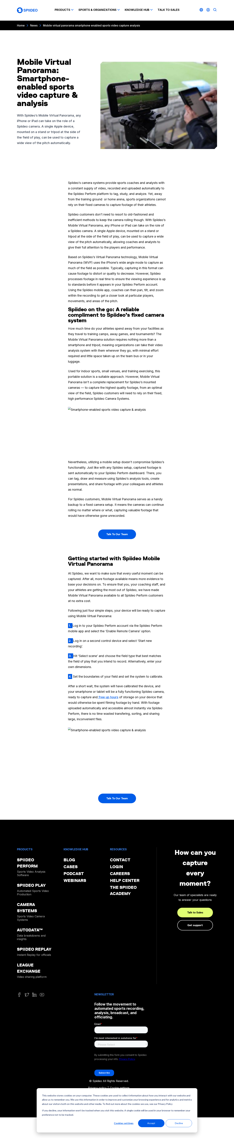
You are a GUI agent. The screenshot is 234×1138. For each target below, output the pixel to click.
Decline (179, 1123)
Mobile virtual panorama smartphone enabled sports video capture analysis (91, 25)
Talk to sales (169, 10)
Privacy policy (97, 1088)
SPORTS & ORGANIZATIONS (97, 10)
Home (21, 25)
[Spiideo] (27, 10)
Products (62, 10)
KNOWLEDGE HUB (137, 10)
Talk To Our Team (117, 534)
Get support (195, 925)
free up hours (108, 697)
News (34, 25)
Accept (151, 1123)
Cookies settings (123, 1123)
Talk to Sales (195, 912)
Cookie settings (120, 1088)
